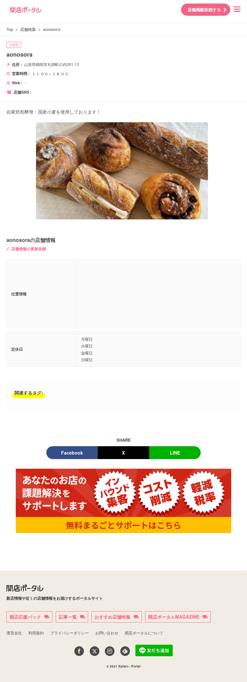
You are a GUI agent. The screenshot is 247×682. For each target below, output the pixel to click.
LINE (175, 452)
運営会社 (14, 632)
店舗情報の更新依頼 (28, 249)
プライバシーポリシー (69, 632)
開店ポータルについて (144, 632)
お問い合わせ (106, 632)
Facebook (72, 452)
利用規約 (36, 632)
